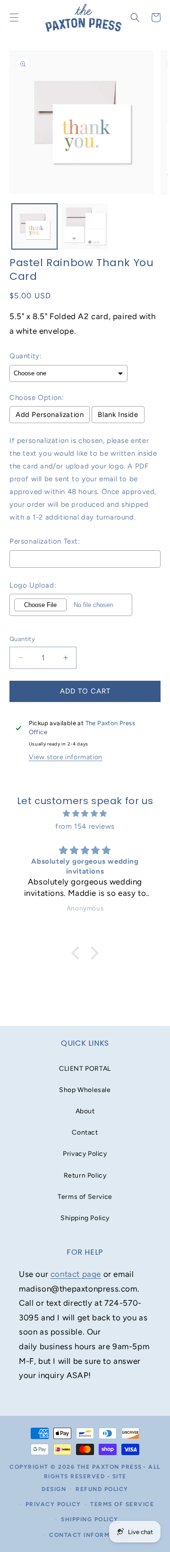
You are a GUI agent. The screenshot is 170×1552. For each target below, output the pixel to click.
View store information (65, 757)
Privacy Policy (85, 1154)
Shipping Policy (85, 1218)
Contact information (89, 1535)
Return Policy (85, 1175)
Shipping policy (90, 1519)
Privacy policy (53, 1504)
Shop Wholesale (84, 1090)
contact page (76, 1274)
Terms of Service (85, 1197)
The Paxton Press (109, 1467)
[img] (85, 813)
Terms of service (122, 1504)
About (85, 1111)
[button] (135, 17)
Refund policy (102, 1489)
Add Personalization (50, 414)
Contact (85, 1132)
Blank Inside (118, 414)
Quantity (22, 638)
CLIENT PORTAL (85, 1069)
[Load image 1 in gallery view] (34, 226)
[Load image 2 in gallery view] (84, 226)
